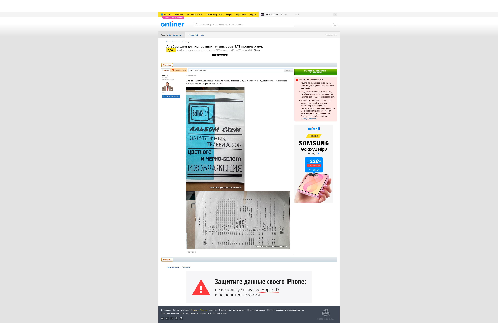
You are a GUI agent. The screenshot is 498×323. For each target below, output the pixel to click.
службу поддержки (309, 118)
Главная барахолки (172, 42)
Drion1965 (165, 75)
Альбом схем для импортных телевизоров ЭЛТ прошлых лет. (214, 46)
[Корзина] (334, 24)
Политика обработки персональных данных (285, 310)
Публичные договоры (256, 310)
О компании (166, 310)
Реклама (195, 310)
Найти (288, 70)
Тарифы (203, 310)
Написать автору (172, 96)
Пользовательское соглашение (232, 310)
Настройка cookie (220, 313)
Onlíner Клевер (271, 14)
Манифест (213, 310)
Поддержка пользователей (172, 313)
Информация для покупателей (198, 313)
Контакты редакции (181, 310)
